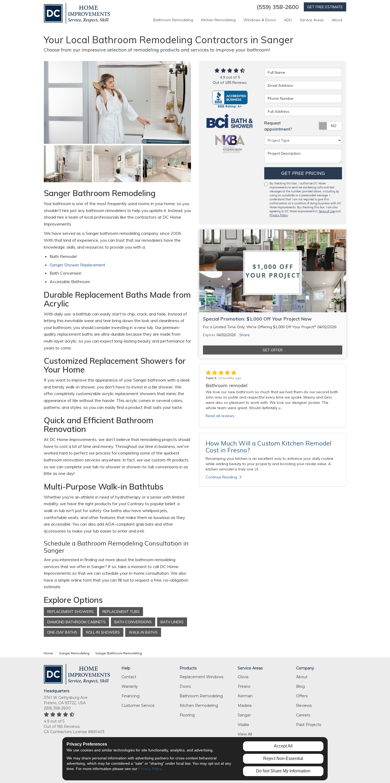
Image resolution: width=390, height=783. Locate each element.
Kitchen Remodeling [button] (218, 20)
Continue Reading (221, 477)
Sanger (244, 715)
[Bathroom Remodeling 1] (117, 163)
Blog (300, 686)
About (301, 676)
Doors (185, 686)
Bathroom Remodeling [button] (173, 20)
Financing (131, 696)
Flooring (187, 715)
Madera (245, 705)
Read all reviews (220, 415)
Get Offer (273, 350)
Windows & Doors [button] (260, 20)
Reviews (304, 705)
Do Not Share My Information (283, 771)
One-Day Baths (62, 632)
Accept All (283, 746)
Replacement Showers (70, 611)
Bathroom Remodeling (201, 696)
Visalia (243, 724)
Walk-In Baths (143, 632)
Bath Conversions (133, 622)
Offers (301, 696)
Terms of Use (326, 211)
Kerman (245, 696)
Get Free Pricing (303, 173)
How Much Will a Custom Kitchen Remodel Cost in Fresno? (268, 446)
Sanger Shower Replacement (78, 264)
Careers (303, 715)
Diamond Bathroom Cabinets (76, 622)
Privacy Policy (279, 215)
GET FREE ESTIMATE (325, 7)
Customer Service (138, 705)
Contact (129, 676)
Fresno (244, 686)
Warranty (130, 686)
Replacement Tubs (121, 611)
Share (244, 334)
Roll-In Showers (103, 632)
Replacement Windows (201, 676)
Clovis (243, 676)
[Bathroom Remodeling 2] (167, 163)
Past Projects (308, 724)
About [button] (337, 20)
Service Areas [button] (312, 20)
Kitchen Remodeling (199, 705)
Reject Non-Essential (283, 758)
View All (245, 734)
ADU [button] (288, 20)
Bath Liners (172, 622)
